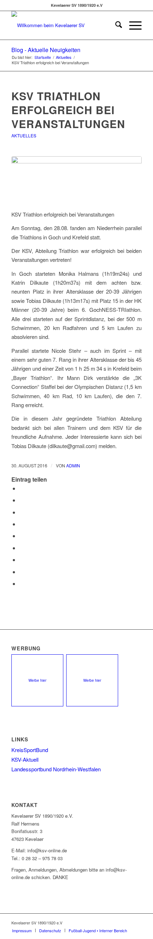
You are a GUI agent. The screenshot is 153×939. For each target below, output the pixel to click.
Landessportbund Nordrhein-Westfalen (56, 769)
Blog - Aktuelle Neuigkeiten (45, 50)
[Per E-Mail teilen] (21, 583)
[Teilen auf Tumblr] (21, 548)
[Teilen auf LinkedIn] (21, 535)
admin (73, 465)
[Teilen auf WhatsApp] (21, 512)
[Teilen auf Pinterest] (21, 524)
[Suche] (115, 25)
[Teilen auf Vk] (21, 559)
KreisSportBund (29, 749)
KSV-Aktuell (24, 759)
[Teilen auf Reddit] (21, 571)
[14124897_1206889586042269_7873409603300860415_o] (76, 179)
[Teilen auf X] (21, 500)
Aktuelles (23, 135)
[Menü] (132, 25)
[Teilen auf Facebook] (21, 488)
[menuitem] (115, 25)
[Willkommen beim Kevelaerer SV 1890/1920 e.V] (63, 25)
